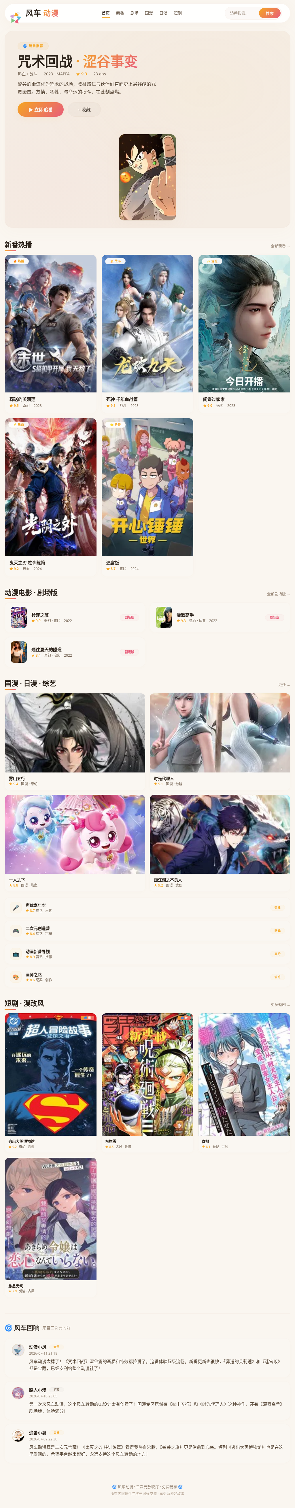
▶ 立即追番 (41, 109)
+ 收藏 (84, 109)
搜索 (270, 13)
